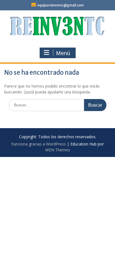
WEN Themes (57, 149)
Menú (63, 53)
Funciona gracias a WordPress (38, 144)
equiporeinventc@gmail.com (60, 5)
